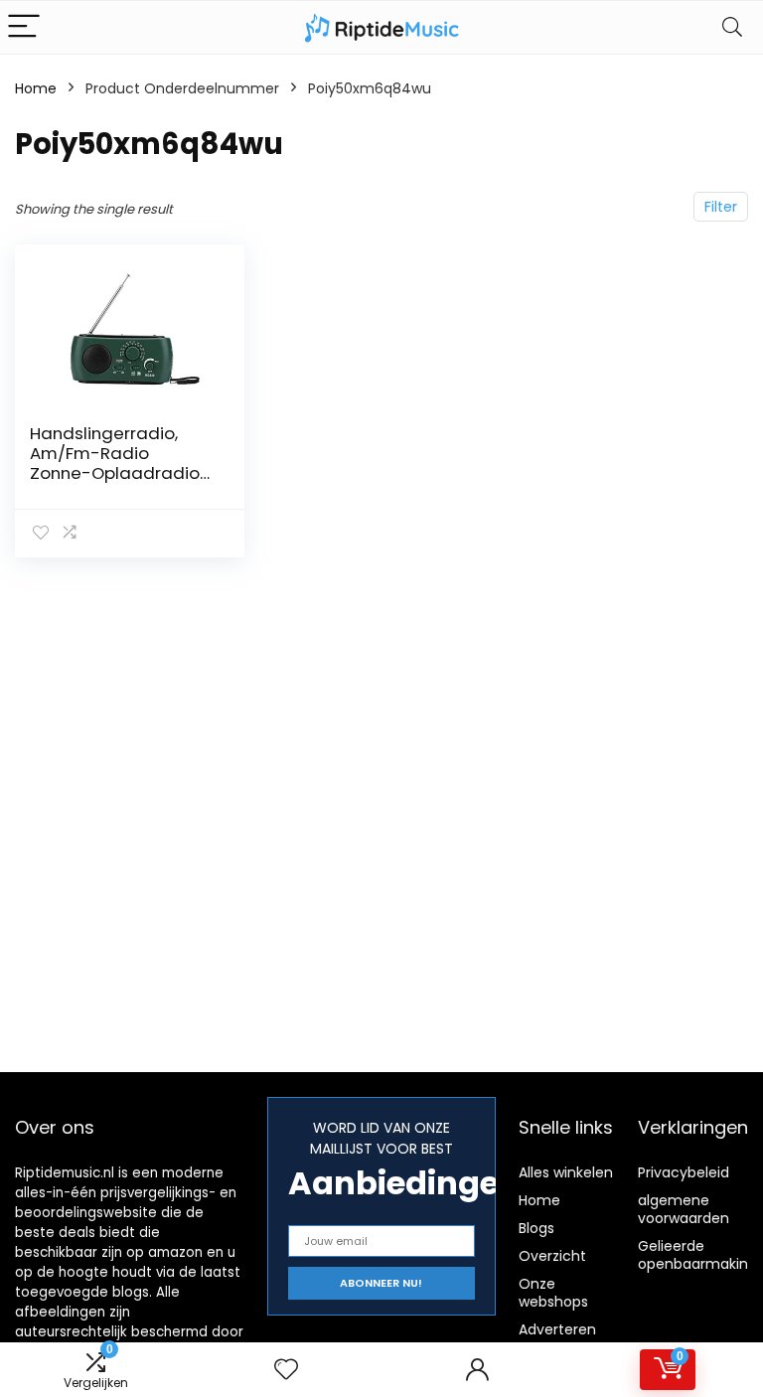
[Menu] (24, 27)
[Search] (732, 27)
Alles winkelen (566, 1172)
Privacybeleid (683, 1172)
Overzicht (552, 1256)
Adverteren (557, 1329)
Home (36, 88)
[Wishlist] (286, 1369)
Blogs (536, 1228)
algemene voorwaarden (683, 1209)
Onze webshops (553, 1293)
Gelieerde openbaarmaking (697, 1255)
